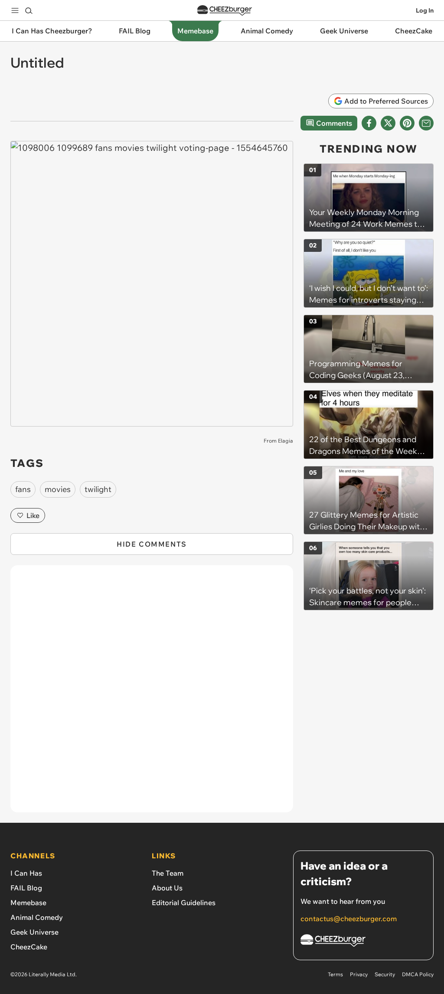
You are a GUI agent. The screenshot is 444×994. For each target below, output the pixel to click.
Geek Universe (34, 932)
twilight (98, 489)
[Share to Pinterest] (407, 123)
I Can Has (26, 873)
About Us (167, 887)
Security (385, 974)
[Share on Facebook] (369, 123)
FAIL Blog (26, 887)
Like (32, 515)
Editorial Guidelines (183, 902)
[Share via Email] (426, 123)
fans (23, 489)
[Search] (28, 10)
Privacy (359, 974)
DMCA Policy (418, 974)
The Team (167, 873)
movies (58, 489)
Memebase (28, 902)
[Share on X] (388, 123)
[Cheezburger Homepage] (224, 10)
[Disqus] (151, 693)
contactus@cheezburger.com (348, 918)
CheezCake (28, 946)
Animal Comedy (36, 917)
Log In (425, 10)
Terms (335, 974)
